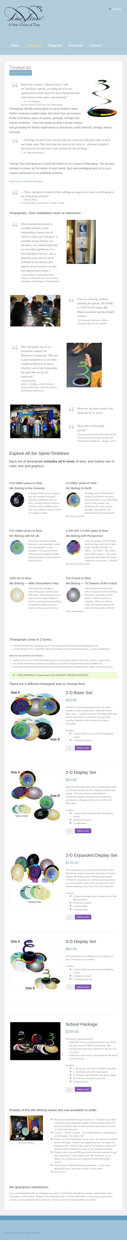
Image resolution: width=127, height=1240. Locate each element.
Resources (75, 45)
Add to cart (83, 747)
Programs (55, 45)
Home (15, 45)
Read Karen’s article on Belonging (26, 181)
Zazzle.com (89, 1119)
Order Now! (60, 1172)
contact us (14, 1199)
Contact (95, 45)
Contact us (56, 1199)
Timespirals (34, 45)
